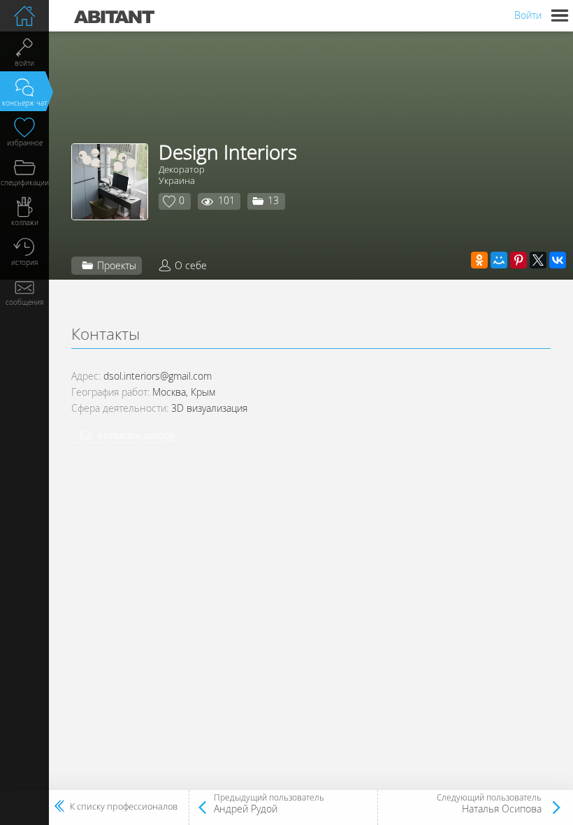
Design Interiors (228, 151)
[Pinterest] (518, 260)
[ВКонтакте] (557, 260)
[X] (538, 260)
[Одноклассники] (479, 260)
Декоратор (182, 169)
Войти (528, 15)
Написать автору (136, 435)
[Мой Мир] (499, 260)
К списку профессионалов (123, 806)
